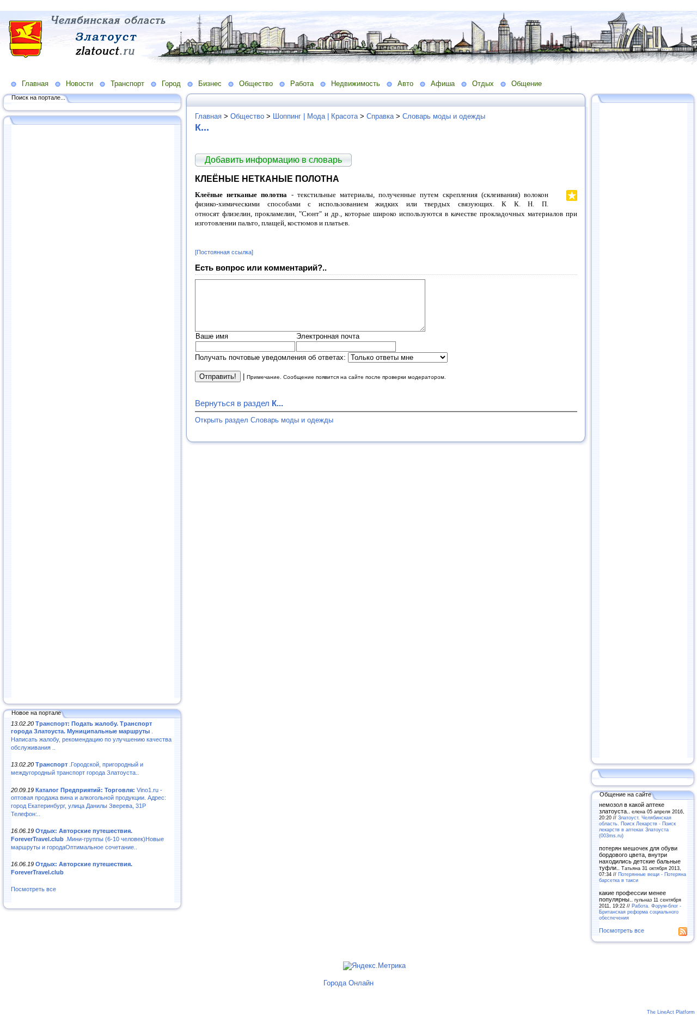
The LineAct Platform (671, 1012)
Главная (35, 83)
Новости (79, 83)
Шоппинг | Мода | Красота (315, 116)
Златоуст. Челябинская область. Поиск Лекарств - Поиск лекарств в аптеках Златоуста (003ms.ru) (637, 826)
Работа (302, 83)
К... (202, 127)
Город (171, 83)
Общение (526, 83)
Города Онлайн (348, 983)
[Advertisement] (92, 412)
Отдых (483, 83)
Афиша (443, 83)
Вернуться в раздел (239, 403)
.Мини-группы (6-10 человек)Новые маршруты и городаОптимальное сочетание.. (87, 839)
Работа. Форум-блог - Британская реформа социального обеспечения (640, 912)
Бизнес (210, 83)
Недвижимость (355, 83)
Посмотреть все (33, 889)
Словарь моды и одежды (443, 116)
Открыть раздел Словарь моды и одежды (264, 420)
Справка (380, 116)
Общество (256, 83)
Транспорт (127, 83)
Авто (405, 83)
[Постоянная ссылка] (224, 252)
